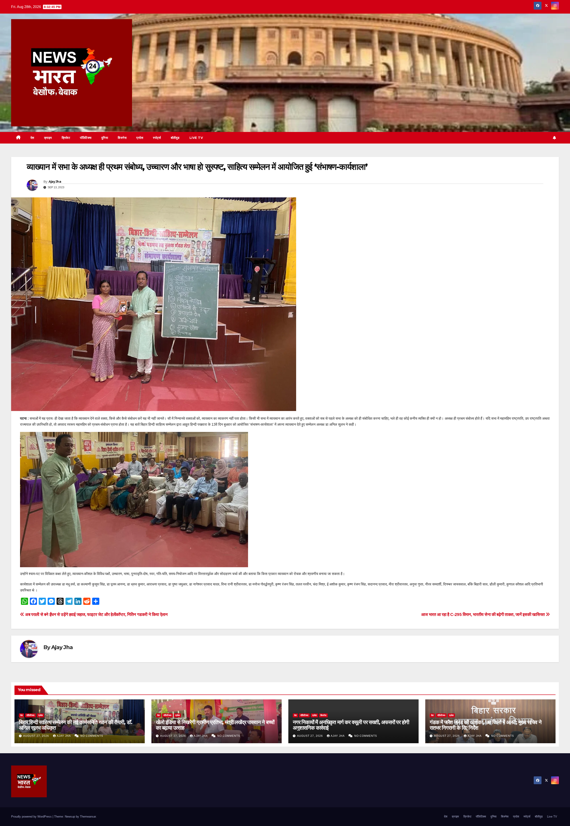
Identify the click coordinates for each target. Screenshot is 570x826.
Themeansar (88, 816)
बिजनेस (122, 138)
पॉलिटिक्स (86, 138)
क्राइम (48, 138)
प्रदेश (139, 138)
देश (32, 138)
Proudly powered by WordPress (32, 816)
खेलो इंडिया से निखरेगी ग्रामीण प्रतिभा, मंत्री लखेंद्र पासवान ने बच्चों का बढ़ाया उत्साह (215, 725)
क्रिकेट (66, 138)
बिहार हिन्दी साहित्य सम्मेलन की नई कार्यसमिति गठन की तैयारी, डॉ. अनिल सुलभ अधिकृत (75, 725)
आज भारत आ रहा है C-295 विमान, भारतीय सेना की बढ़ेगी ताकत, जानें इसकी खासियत (483, 614)
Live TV (196, 138)
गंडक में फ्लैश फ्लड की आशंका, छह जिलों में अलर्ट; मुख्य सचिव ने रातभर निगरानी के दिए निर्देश (485, 725)
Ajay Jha (55, 182)
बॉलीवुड (175, 138)
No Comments (91, 735)
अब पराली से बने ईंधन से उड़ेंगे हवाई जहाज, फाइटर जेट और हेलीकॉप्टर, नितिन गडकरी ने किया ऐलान (96, 614)
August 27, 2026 (36, 735)
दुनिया (104, 138)
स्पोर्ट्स (157, 138)
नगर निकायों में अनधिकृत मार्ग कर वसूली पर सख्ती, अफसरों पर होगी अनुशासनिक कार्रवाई (351, 725)
